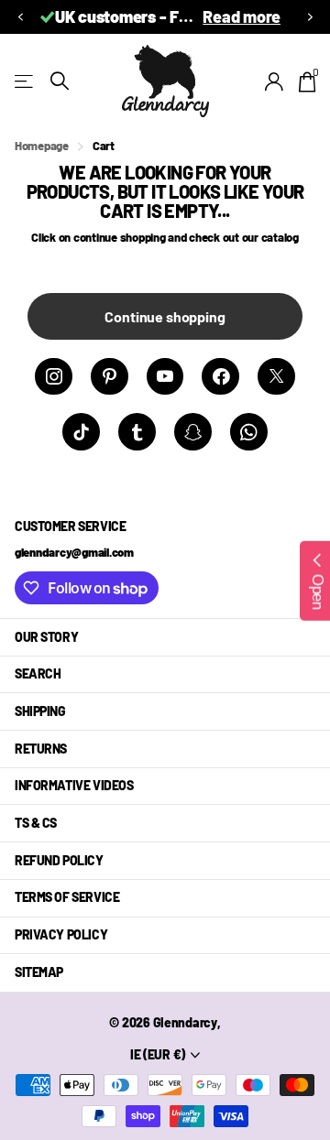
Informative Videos (74, 785)
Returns (41, 748)
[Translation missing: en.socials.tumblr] (137, 432)
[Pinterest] (109, 377)
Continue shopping (164, 316)
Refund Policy (59, 860)
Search (37, 673)
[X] (276, 377)
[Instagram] (53, 377)
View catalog (25, 81)
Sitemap (39, 972)
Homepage (42, 145)
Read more (241, 16)
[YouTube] (165, 377)
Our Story (46, 637)
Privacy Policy (61, 934)
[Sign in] (274, 81)
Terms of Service (67, 897)
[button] (20, 17)
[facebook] (220, 377)
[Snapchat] (193, 432)
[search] (59, 81)
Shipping (40, 711)
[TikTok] (81, 432)
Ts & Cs (36, 823)
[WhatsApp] (249, 432)
